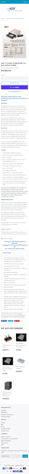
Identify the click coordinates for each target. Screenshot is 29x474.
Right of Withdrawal (6, 440)
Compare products (5, 416)
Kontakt (3, 422)
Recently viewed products (7, 414)
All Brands (3, 410)
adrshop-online (11, 465)
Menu (4, 2)
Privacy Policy (4, 443)
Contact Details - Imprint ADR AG (9, 438)
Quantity (3, 75)
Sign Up (25, 456)
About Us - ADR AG (6, 436)
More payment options (14, 91)
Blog (2, 424)
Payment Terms (5, 431)
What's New (4, 412)
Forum (2, 426)
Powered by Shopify (19, 465)
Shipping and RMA (5, 428)
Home (2, 18)
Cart (27, 2)
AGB (2, 445)
